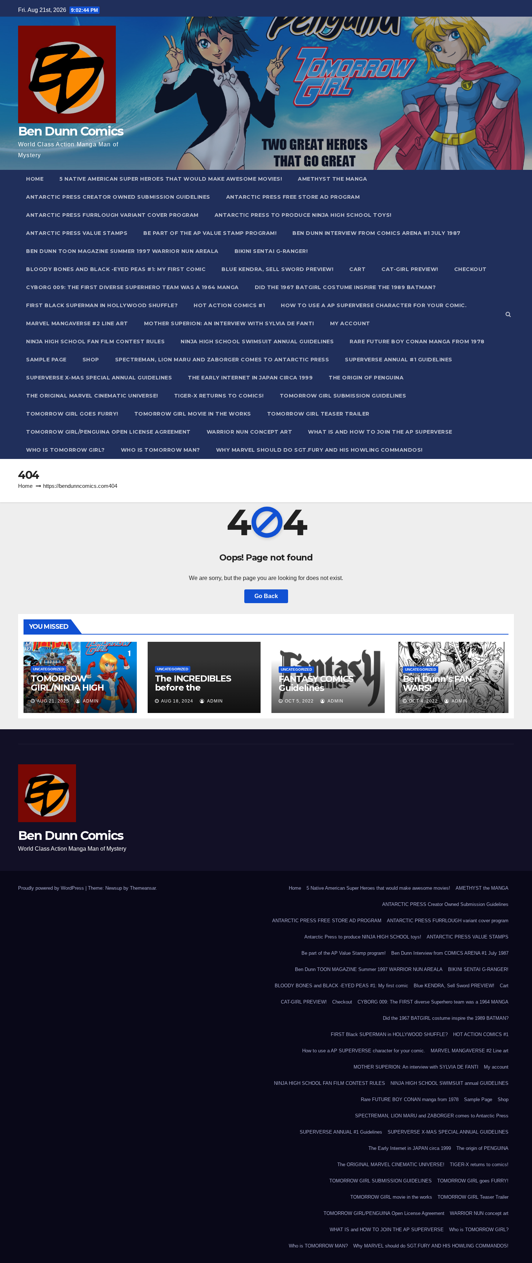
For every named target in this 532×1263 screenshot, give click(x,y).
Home (34, 179)
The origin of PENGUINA (366, 377)
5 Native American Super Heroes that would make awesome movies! (170, 179)
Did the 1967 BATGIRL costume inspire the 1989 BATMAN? (345, 287)
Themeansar (143, 888)
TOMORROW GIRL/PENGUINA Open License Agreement (108, 432)
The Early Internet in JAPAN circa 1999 (250, 377)
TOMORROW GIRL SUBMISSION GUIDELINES (343, 395)
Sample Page (46, 359)
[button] (508, 314)
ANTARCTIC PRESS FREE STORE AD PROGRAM (293, 197)
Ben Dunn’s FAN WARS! (437, 683)
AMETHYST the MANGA (332, 179)
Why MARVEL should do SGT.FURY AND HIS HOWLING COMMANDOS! (319, 450)
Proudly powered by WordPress (51, 888)
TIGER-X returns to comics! (219, 395)
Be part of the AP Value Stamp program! (209, 233)
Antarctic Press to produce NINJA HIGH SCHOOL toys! (303, 215)
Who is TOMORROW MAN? (160, 450)
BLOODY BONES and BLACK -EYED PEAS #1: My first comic (116, 269)
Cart (357, 269)
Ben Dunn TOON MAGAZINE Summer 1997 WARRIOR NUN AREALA (122, 251)
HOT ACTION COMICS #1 (229, 305)
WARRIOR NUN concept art (249, 432)
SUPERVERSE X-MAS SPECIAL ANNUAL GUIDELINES (99, 377)
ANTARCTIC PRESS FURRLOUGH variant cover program (112, 215)
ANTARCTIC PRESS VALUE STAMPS (76, 233)
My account (350, 323)
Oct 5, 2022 (299, 701)
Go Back (266, 596)
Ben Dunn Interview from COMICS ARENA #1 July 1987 (376, 233)
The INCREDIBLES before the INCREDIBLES (193, 687)
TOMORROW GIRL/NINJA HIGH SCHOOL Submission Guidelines (74, 692)
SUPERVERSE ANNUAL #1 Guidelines (398, 359)
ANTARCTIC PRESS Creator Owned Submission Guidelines (118, 197)
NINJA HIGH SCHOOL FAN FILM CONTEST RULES (95, 341)
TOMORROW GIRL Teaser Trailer (318, 414)
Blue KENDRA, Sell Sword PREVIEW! (277, 269)
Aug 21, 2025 (53, 701)
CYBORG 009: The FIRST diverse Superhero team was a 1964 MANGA (132, 287)
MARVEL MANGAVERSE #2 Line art (77, 323)
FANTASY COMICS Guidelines (316, 683)
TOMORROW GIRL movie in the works (192, 414)
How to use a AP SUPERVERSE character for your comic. (373, 305)
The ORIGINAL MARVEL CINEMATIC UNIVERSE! (92, 395)
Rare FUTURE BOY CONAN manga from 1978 (417, 341)
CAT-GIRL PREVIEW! (409, 269)
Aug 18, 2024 (177, 701)
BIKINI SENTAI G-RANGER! (271, 251)
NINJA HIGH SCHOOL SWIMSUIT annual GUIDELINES (257, 341)
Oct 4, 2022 (423, 701)
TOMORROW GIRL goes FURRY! (72, 414)
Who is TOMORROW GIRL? (65, 450)
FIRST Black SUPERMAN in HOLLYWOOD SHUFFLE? (102, 305)
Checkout (470, 269)
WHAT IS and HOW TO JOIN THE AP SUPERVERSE (380, 432)
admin (90, 701)
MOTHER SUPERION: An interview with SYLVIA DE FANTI (229, 323)
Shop (91, 359)
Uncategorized (48, 669)
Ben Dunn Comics (70, 131)
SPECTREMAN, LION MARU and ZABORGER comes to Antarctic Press (222, 359)
